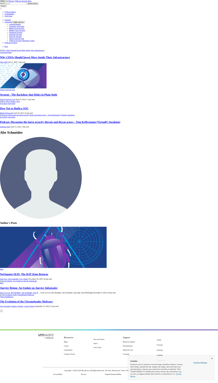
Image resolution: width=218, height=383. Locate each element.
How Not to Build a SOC (14, 108)
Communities (9, 14)
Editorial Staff (5, 127)
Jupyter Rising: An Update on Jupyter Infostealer (29, 287)
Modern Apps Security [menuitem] (17, 30)
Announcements (6, 52)
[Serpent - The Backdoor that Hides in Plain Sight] (23, 88)
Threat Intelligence (6, 297)
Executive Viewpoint (7, 104)
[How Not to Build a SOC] (10, 101)
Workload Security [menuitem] (15, 32)
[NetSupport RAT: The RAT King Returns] (53, 267)
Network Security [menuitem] (15, 37)
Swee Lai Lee (5, 293)
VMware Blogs (10, 12)
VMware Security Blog (23, 1)
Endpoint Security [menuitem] (15, 35)
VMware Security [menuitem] (11, 43)
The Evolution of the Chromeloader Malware (26, 301)
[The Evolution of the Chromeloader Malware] (17, 295)
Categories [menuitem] (8, 22)
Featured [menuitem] (8, 20)
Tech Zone (8, 16)
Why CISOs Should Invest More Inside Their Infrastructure (35, 57)
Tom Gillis (4, 62)
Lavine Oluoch (29, 306)
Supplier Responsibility (113, 374)
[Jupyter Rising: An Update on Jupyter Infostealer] (18, 281)
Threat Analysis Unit (7, 90)
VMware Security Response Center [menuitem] (22, 41)
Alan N (35, 293)
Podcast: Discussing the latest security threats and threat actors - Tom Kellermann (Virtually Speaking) (60, 122)
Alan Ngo (3, 279)
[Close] (212, 358)
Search (2, 3)
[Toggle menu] (1, 8)
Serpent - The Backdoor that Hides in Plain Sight (28, 94)
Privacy (83, 374)
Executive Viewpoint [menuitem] (16, 26)
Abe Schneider (13, 279)
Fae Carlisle (23, 279)
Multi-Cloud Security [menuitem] (16, 28)
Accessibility (57, 374)
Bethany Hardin (17, 306)
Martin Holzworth (6, 113)
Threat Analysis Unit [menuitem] (16, 39)
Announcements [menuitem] (15, 24)
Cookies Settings (200, 362)
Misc (2, 269)
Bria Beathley (16, 293)
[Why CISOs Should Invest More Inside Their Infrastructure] (22, 50)
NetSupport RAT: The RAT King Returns (24, 274)
